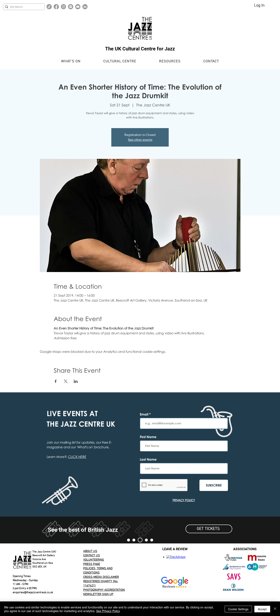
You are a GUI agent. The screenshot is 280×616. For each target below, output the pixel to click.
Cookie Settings (238, 609)
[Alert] (140, 540)
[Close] (275, 609)
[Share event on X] (66, 381)
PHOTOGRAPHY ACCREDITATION (104, 590)
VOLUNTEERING (93, 560)
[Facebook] (56, 6)
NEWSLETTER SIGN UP (98, 594)
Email (144, 414)
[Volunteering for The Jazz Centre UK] (151, 540)
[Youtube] (77, 6)
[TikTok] (49, 6)
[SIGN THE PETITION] (128, 540)
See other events (140, 139)
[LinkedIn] (85, 6)
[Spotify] (70, 6)
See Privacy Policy (108, 611)
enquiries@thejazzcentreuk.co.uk (33, 592)
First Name (148, 436)
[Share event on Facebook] (56, 381)
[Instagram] (63, 6)
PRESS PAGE (91, 564)
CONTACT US (91, 555)
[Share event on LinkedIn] (76, 381)
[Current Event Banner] (133, 540)
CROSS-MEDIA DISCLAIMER (101, 577)
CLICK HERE (77, 457)
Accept (262, 609)
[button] (70, 61)
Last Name (148, 459)
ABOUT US (90, 551)
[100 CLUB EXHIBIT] (146, 540)
